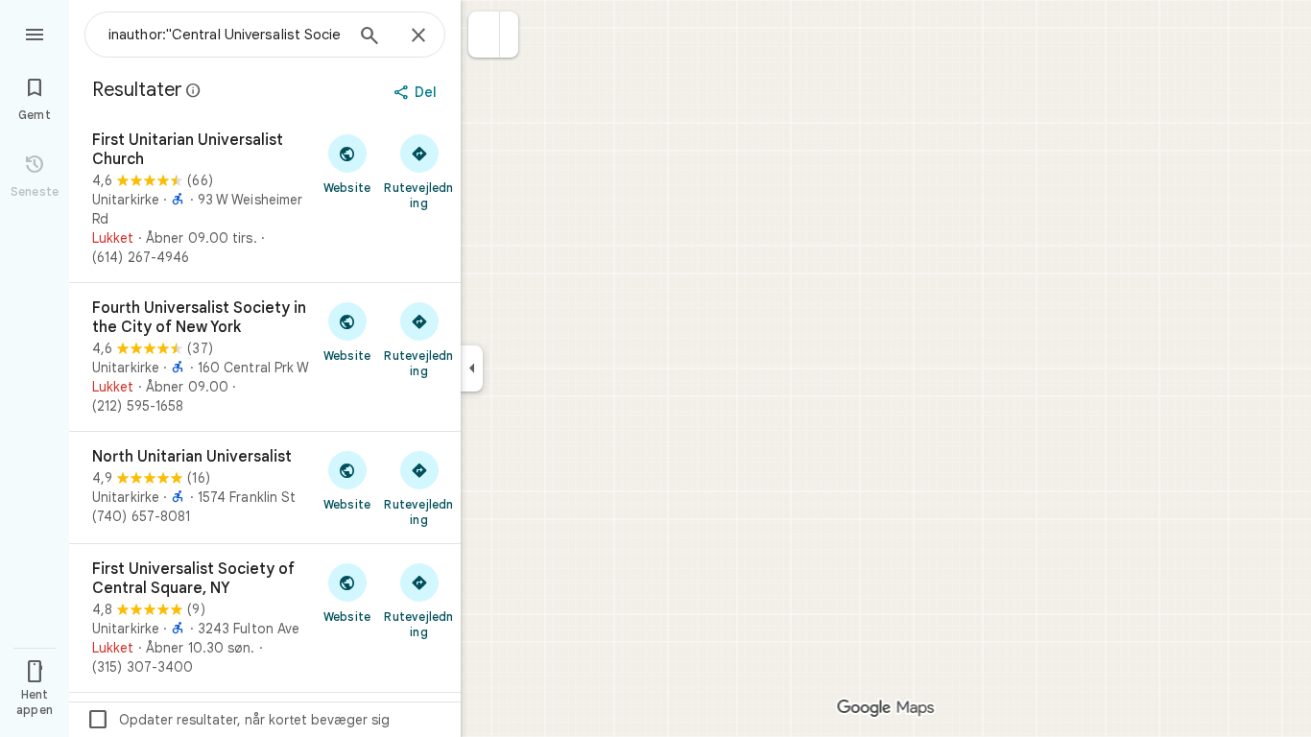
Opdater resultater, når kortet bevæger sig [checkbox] (238, 719)
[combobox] (225, 34)
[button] (484, 35)
